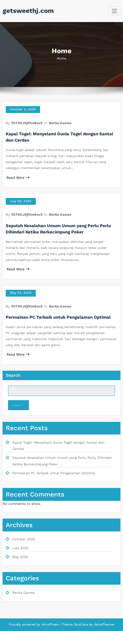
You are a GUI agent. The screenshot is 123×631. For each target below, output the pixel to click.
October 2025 (23, 539)
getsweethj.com (28, 10)
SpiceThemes (103, 624)
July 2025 (20, 548)
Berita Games (60, 123)
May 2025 (20, 557)
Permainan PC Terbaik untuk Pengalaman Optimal (58, 317)
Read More (16, 178)
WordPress (50, 624)
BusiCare (81, 624)
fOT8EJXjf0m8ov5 (27, 123)
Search (13, 375)
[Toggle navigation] (114, 11)
